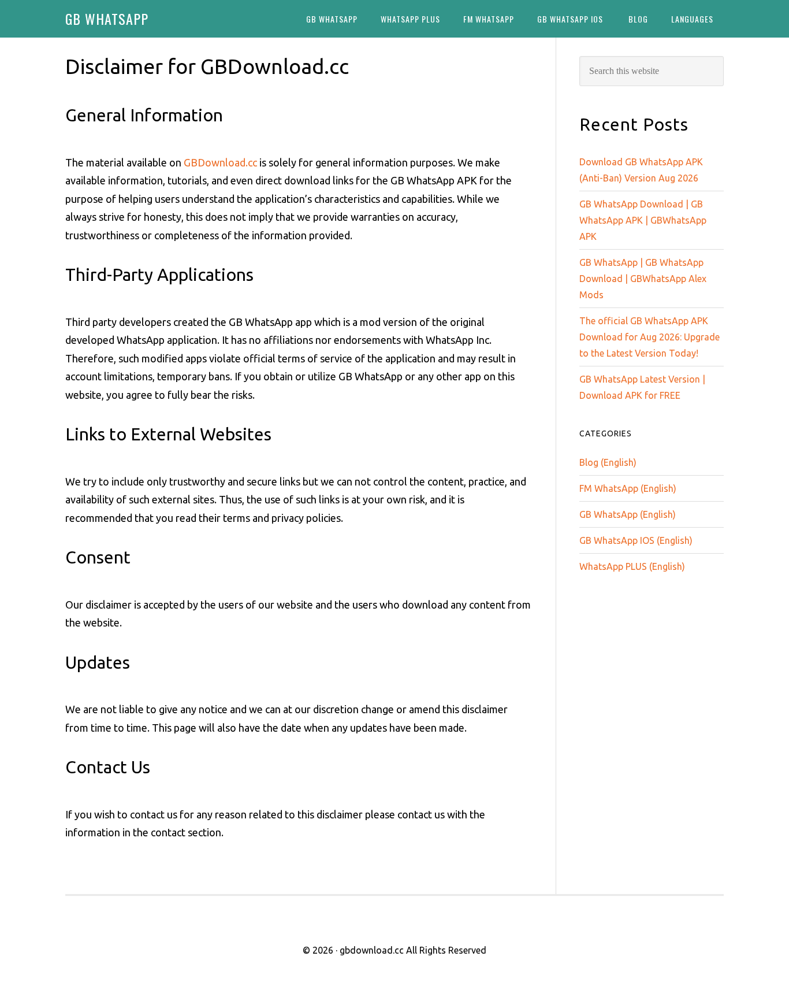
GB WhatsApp (106, 18)
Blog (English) (608, 462)
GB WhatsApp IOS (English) (636, 540)
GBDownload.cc (220, 162)
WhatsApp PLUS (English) (632, 566)
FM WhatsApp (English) (627, 488)
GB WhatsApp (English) (627, 514)
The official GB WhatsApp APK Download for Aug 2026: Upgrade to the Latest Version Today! (649, 337)
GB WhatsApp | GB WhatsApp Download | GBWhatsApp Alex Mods (642, 278)
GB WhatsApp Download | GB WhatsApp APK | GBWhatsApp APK (642, 220)
